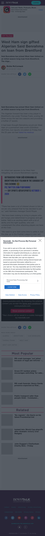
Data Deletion (10, 295)
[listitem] (22, 280)
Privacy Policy (35, 295)
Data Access (22, 295)
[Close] (41, 241)
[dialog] (22, 268)
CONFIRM (12, 287)
